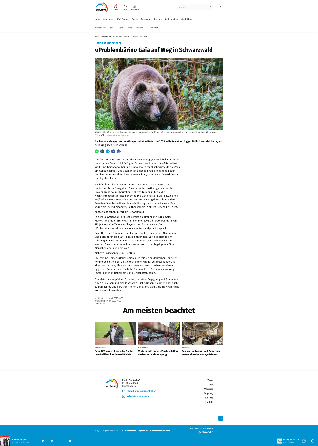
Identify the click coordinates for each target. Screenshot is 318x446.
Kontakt (209, 402)
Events (135, 19)
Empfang (145, 19)
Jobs (210, 384)
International (141, 28)
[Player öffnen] (313, 441)
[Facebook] (113, 151)
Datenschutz (130, 431)
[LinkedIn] (119, 151)
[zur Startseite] (101, 7)
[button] (135, 7)
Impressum (143, 431)
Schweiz (129, 28)
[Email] (108, 151)
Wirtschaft (154, 28)
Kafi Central (123, 19)
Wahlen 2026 (100, 28)
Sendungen (108, 19)
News (97, 19)
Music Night (187, 19)
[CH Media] (201, 431)
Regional (112, 28)
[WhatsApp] (97, 151)
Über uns (157, 19)
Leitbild (209, 397)
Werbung (208, 389)
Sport (121, 28)
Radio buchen (171, 19)
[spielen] (42, 441)
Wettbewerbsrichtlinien (160, 431)
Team (210, 380)
